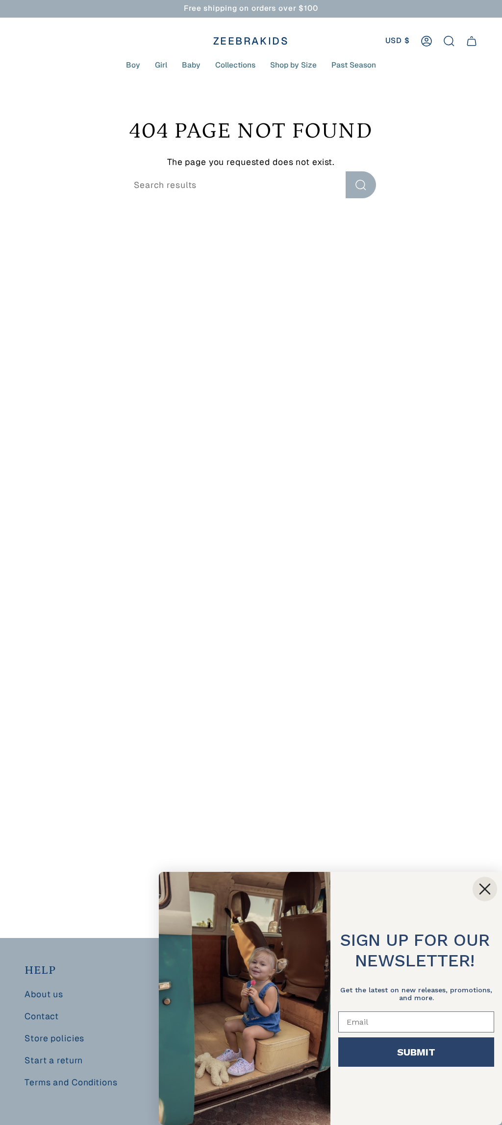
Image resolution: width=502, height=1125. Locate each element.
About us (44, 994)
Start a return (54, 1060)
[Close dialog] (485, 889)
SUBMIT (416, 1052)
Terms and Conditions (71, 1082)
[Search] (361, 184)
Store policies (54, 1038)
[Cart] (471, 41)
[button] (133, 65)
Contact (42, 1016)
